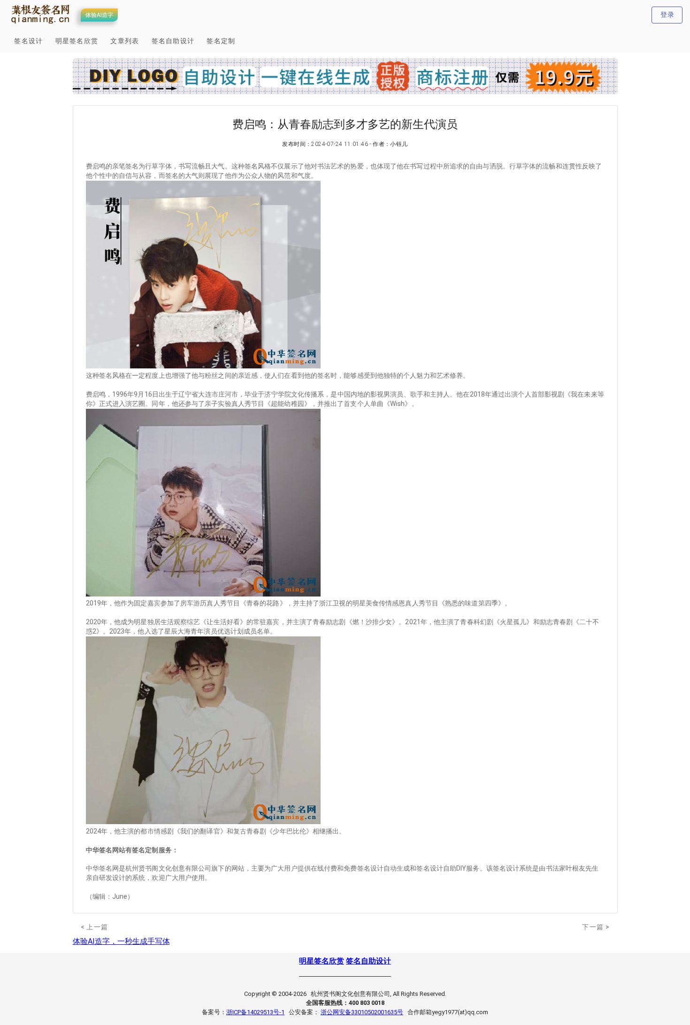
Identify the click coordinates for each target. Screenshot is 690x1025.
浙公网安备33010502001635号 (362, 1012)
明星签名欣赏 (321, 960)
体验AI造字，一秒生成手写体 (121, 941)
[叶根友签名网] (41, 24)
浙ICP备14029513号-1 (255, 1012)
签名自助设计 (368, 960)
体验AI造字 (99, 15)
